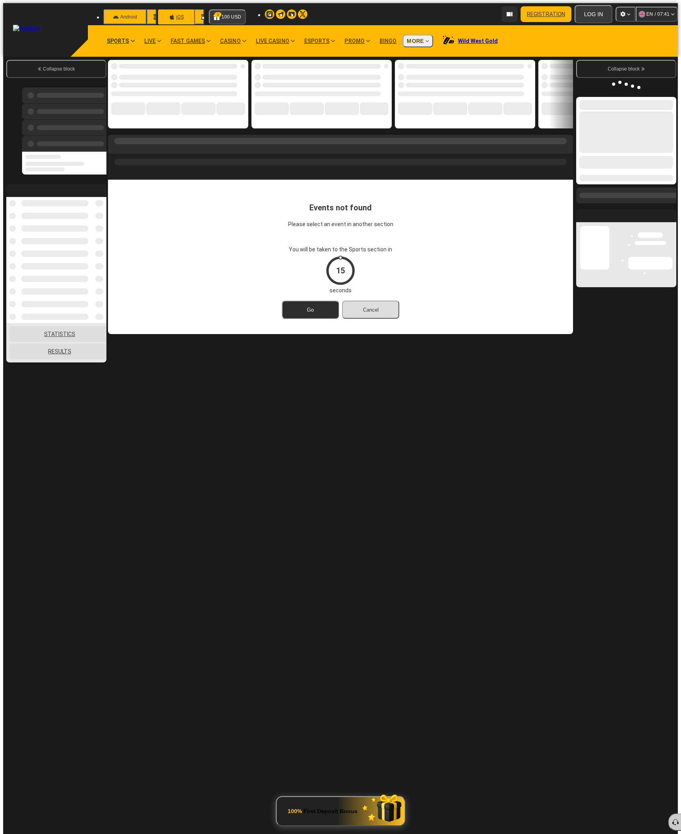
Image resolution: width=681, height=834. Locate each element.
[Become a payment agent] (509, 14)
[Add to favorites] (235, 68)
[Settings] (625, 14)
